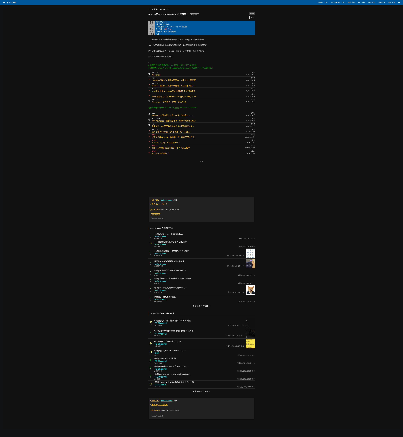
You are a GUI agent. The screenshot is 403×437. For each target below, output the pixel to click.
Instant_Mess (164, 9)
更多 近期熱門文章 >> (201, 306)
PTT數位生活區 (153, 9)
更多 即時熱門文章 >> (201, 391)
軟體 (163, 200)
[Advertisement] (201, 177)
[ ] (160, 236)
